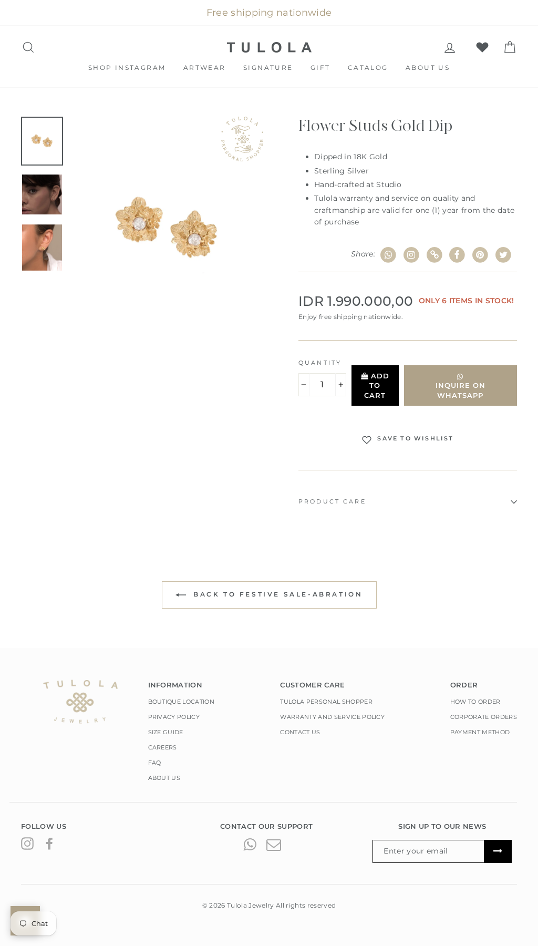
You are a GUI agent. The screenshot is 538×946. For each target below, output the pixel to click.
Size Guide (165, 732)
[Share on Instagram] (411, 255)
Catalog (368, 67)
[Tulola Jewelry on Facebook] (49, 843)
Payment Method (480, 732)
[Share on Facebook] (457, 255)
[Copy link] (434, 255)
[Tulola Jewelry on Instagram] (27, 843)
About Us (428, 67)
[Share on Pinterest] (480, 255)
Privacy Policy (174, 717)
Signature (268, 67)
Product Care (332, 501)
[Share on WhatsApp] (388, 255)
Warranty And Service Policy (332, 717)
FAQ (154, 762)
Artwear (204, 67)
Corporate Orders (483, 717)
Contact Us (300, 732)
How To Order (475, 701)
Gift (320, 67)
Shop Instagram (127, 67)
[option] (167, 229)
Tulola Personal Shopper (326, 701)
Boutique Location (181, 701)
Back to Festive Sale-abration (276, 594)
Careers (162, 747)
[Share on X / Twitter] (503, 255)
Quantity (320, 362)
